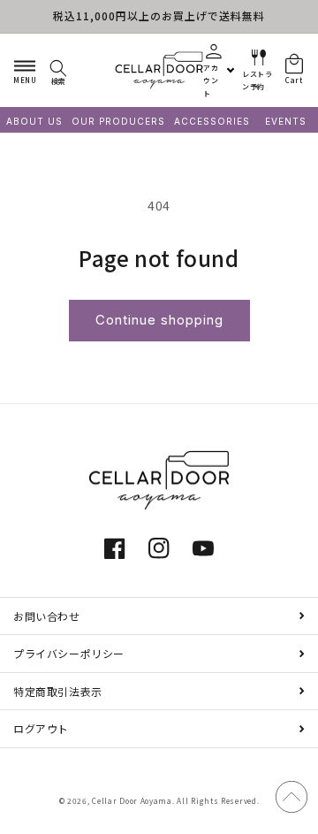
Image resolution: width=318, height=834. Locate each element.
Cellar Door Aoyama (132, 800)
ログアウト (41, 728)
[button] (24, 70)
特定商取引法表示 (57, 691)
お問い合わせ (46, 616)
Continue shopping (159, 319)
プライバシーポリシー (69, 653)
